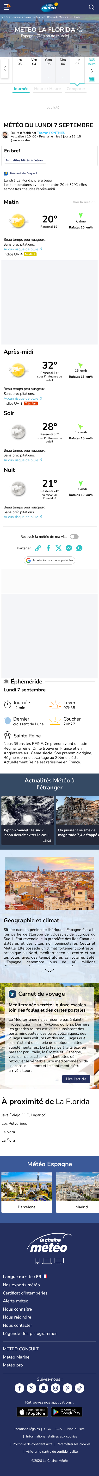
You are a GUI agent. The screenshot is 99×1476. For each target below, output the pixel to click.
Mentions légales (27, 1429)
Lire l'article (76, 1079)
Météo (4, 17)
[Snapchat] (43, 1388)
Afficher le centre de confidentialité (52, 1452)
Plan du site (76, 1429)
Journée (21, 88)
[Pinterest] (67, 1388)
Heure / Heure (47, 88)
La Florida (75, 17)
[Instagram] (55, 1388)
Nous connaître (17, 1309)
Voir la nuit (82, 202)
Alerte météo (15, 1301)
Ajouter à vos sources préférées (53, 560)
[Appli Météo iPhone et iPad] (32, 1412)
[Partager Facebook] (48, 548)
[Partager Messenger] (69, 548)
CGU (47, 1429)
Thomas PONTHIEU (51, 133)
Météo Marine (16, 1357)
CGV (59, 1429)
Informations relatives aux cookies (51, 1436)
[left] (5, 68)
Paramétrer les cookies (74, 1444)
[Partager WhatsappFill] (79, 548)
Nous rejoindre (17, 1317)
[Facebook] (19, 1388)
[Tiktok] (79, 1388)
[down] (49, 971)
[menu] (7, 7)
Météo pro (13, 1365)
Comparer (76, 88)
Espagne (16, 17)
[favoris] (79, 29)
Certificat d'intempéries (25, 1293)
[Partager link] (38, 548)
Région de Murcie (34, 17)
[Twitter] (31, 1388)
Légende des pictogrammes (30, 1333)
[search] (91, 7)
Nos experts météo (21, 1285)
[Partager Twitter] (59, 548)
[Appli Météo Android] (66, 1412)
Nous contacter (17, 1325)
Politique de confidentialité (32, 1444)
